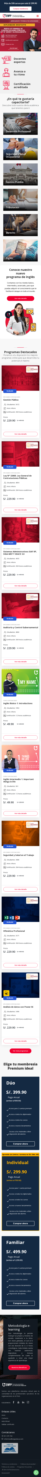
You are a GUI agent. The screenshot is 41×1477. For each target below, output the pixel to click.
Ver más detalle (21, 298)
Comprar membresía (20, 9)
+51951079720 (32, 426)
